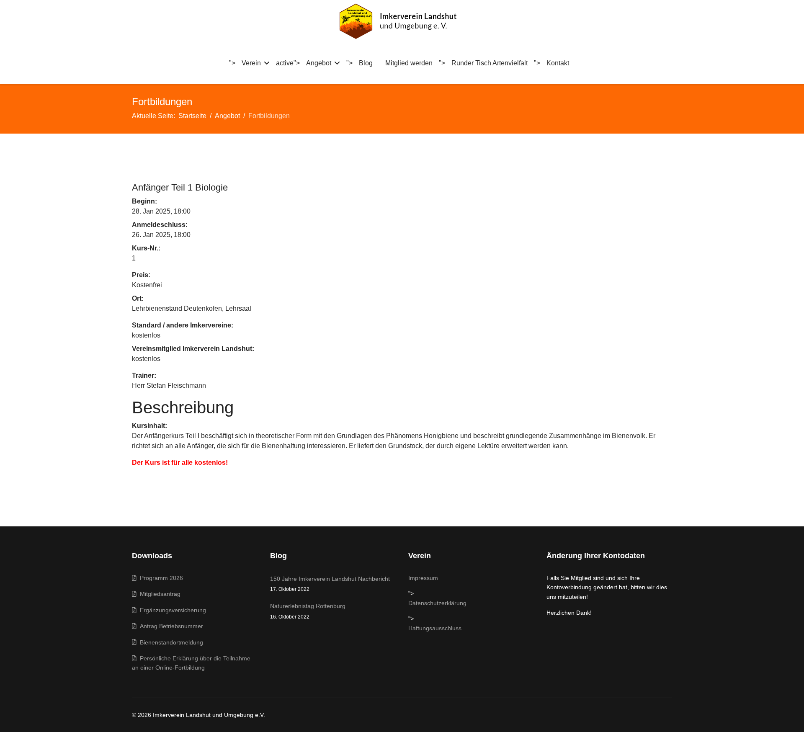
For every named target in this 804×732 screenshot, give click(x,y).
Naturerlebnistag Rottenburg (307, 611)
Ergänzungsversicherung (171, 610)
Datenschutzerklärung (437, 603)
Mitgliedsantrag (158, 593)
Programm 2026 (160, 578)
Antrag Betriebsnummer (170, 626)
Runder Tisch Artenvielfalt (489, 63)
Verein (251, 63)
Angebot (318, 63)
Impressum (423, 578)
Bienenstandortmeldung (170, 642)
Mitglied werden (409, 63)
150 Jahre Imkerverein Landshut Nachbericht (330, 583)
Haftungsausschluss (434, 628)
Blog (366, 63)
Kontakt (557, 63)
